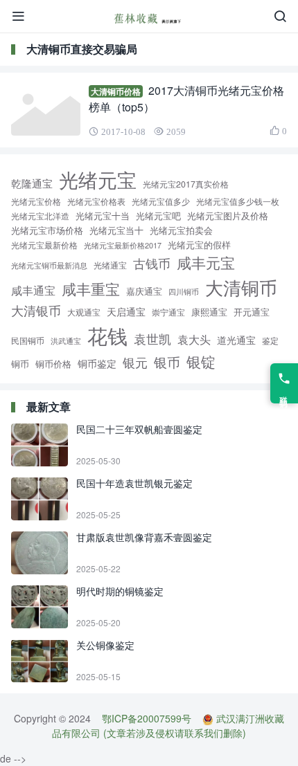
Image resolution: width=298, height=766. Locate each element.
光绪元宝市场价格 (47, 230)
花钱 (107, 334)
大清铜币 (241, 287)
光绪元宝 (98, 179)
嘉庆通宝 (144, 291)
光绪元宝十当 (103, 215)
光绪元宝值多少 (161, 201)
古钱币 (151, 263)
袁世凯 (152, 338)
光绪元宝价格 (36, 201)
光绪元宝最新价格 (44, 244)
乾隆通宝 (32, 182)
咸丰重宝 (91, 288)
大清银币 (36, 310)
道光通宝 (236, 340)
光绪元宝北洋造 (40, 215)
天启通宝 (126, 311)
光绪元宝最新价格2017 (122, 244)
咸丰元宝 (206, 262)
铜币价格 (53, 363)
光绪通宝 (110, 265)
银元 (135, 362)
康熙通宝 (209, 311)
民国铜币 (27, 340)
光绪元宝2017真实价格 (186, 184)
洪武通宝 (66, 340)
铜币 (20, 363)
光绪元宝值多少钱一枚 (237, 201)
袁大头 (194, 339)
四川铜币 (183, 291)
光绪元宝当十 (116, 230)
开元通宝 (252, 312)
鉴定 (270, 340)
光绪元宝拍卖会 (181, 230)
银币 (167, 361)
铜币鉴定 (97, 363)
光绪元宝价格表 (96, 201)
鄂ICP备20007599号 (146, 718)
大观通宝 (83, 312)
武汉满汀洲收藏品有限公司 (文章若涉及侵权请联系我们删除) (168, 725)
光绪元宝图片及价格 (227, 215)
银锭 (201, 361)
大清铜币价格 (116, 91)
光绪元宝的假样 (199, 244)
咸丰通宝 (33, 290)
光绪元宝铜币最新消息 (49, 265)
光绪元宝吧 (158, 215)
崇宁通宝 (168, 312)
